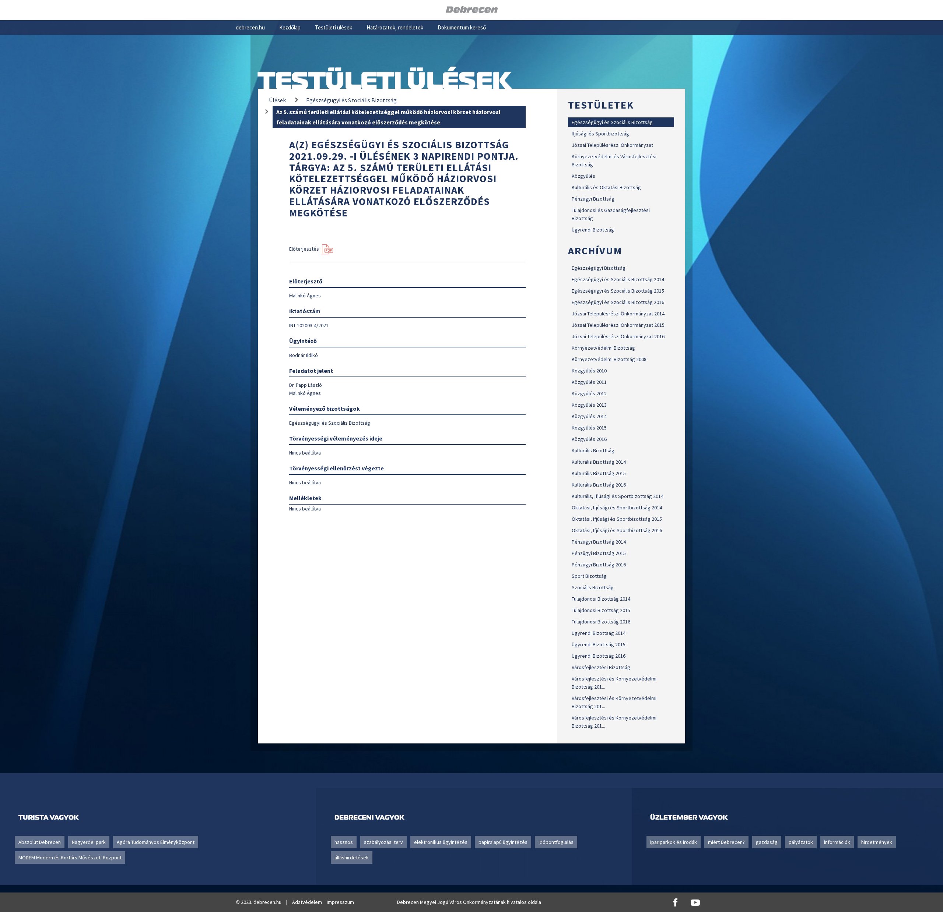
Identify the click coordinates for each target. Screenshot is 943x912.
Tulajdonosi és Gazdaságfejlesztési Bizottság (611, 214)
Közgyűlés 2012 (589, 393)
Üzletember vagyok (689, 817)
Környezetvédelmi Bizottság (603, 347)
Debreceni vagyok (369, 817)
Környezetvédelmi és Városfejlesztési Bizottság (614, 160)
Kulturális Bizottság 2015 (599, 473)
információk (837, 842)
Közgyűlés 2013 (589, 405)
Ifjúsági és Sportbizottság (600, 133)
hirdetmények (876, 842)
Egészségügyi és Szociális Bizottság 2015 (618, 290)
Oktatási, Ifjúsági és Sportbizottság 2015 (617, 519)
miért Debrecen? (726, 842)
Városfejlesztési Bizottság (601, 667)
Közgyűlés (583, 176)
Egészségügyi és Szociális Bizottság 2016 (618, 302)
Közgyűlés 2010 (589, 370)
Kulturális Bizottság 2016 (599, 484)
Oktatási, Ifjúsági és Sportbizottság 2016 (617, 530)
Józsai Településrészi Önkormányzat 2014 (618, 313)
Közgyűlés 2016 (589, 439)
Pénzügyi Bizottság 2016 (599, 564)
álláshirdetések (351, 857)
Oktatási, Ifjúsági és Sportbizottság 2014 (617, 507)
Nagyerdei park (89, 842)
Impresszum (340, 902)
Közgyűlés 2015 (589, 427)
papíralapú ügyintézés (502, 842)
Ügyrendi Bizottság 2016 (598, 656)
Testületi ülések (333, 27)
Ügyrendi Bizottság (593, 229)
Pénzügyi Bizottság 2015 (599, 553)
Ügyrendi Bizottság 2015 (598, 644)
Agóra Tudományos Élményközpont (155, 842)
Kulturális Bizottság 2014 (599, 462)
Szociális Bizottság (593, 587)
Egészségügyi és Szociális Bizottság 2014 (618, 279)
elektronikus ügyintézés (440, 842)
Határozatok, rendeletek (395, 27)
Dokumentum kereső (462, 27)
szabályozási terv (383, 842)
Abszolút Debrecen (39, 842)
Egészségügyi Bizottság (598, 268)
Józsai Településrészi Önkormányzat (612, 145)
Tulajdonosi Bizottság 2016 (601, 621)
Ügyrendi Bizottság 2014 (598, 633)
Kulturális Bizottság (593, 450)
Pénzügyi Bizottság (593, 198)
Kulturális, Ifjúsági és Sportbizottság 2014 (617, 496)
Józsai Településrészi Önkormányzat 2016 (618, 336)
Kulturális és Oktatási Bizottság (606, 187)
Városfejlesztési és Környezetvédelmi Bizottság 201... (614, 682)
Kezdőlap (290, 27)
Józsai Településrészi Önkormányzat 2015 (618, 325)
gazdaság (767, 842)
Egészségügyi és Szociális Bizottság (612, 122)
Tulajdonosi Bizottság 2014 (601, 598)
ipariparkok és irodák (673, 842)
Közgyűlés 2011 (589, 382)
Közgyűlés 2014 (589, 416)
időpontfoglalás (556, 842)
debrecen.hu (250, 27)
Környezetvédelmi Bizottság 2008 (609, 359)
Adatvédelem (307, 902)
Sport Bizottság (589, 576)
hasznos (343, 842)
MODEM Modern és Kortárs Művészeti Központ (70, 857)
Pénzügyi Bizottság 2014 (599, 541)
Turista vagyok (48, 817)
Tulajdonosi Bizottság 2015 (601, 610)
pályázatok (801, 842)
